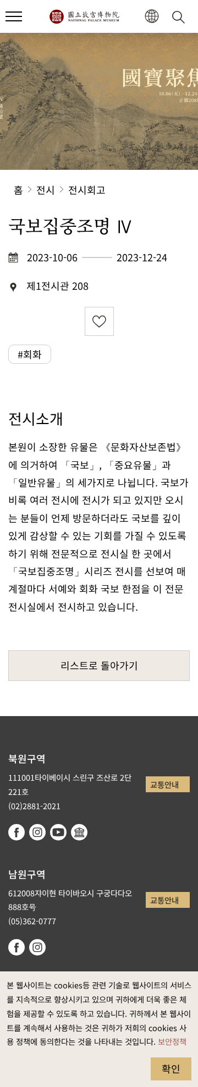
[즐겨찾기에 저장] (99, 321)
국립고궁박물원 (84, 16)
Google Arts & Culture (79, 832)
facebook (16, 832)
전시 (45, 189)
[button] (14, 16)
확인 (171, 1068)
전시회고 (87, 189)
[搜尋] (180, 16)
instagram (37, 832)
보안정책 (172, 1041)
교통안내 (164, 784)
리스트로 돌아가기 (99, 665)
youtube (58, 832)
